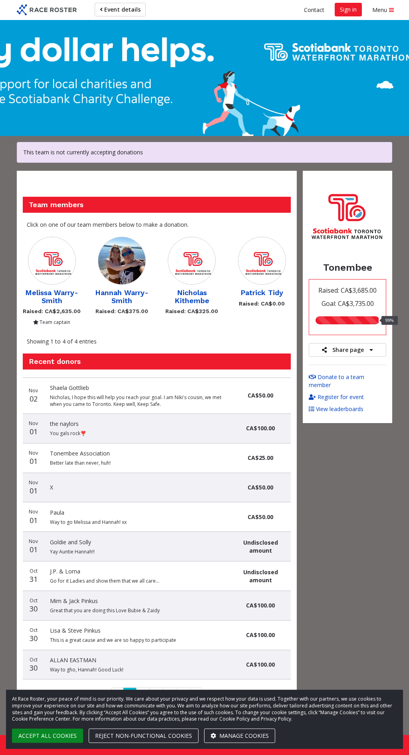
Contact (314, 10)
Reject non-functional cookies (143, 735)
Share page (348, 350)
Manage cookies (243, 735)
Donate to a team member (336, 381)
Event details (122, 9)
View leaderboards (338, 409)
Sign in (348, 9)
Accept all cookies (47, 735)
